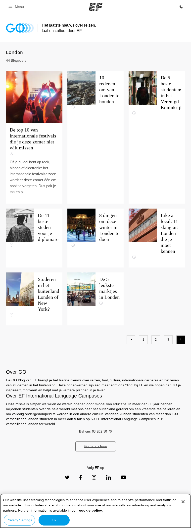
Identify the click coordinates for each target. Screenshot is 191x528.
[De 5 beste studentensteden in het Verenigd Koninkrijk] (157, 137)
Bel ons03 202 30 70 (95, 431)
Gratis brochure (95, 446)
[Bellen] (181, 7)
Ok (54, 520)
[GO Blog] (20, 28)
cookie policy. (91, 510)
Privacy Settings (19, 520)
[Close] (183, 501)
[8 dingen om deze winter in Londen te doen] (95, 238)
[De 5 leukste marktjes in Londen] (95, 298)
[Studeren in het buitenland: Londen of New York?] (34, 298)
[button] (17, 7)
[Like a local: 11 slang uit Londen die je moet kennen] (157, 238)
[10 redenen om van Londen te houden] (95, 137)
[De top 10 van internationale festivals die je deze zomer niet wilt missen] (34, 137)
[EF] (95, 7)
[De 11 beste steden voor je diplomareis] (34, 238)
